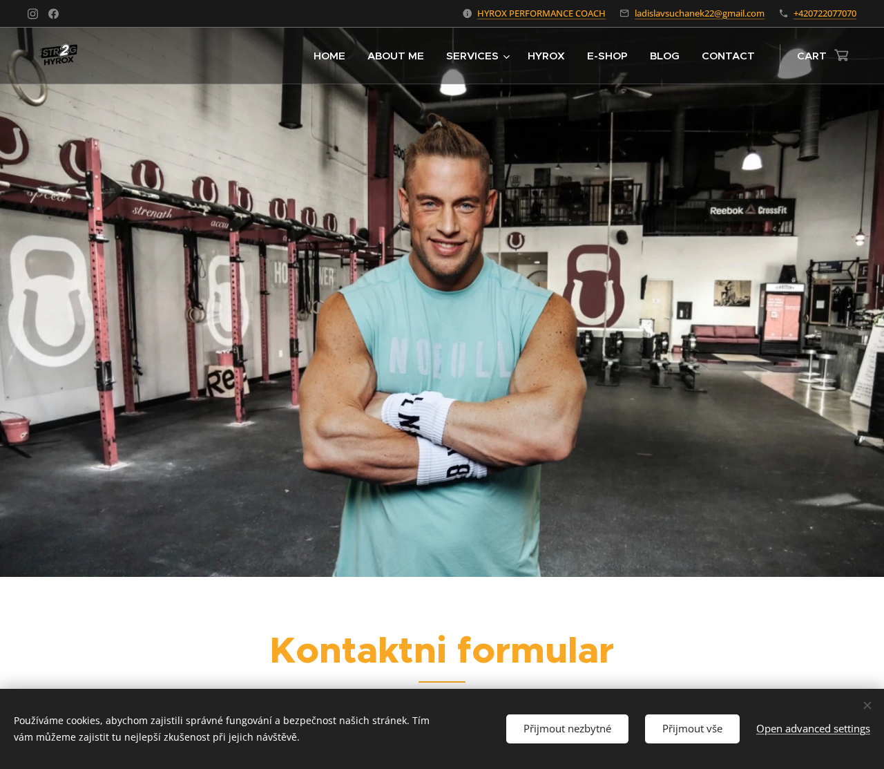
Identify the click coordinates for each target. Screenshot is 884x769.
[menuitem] (333, 56)
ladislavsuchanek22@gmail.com (700, 13)
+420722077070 (825, 13)
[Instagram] (32, 14)
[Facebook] (53, 14)
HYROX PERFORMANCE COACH (541, 13)
